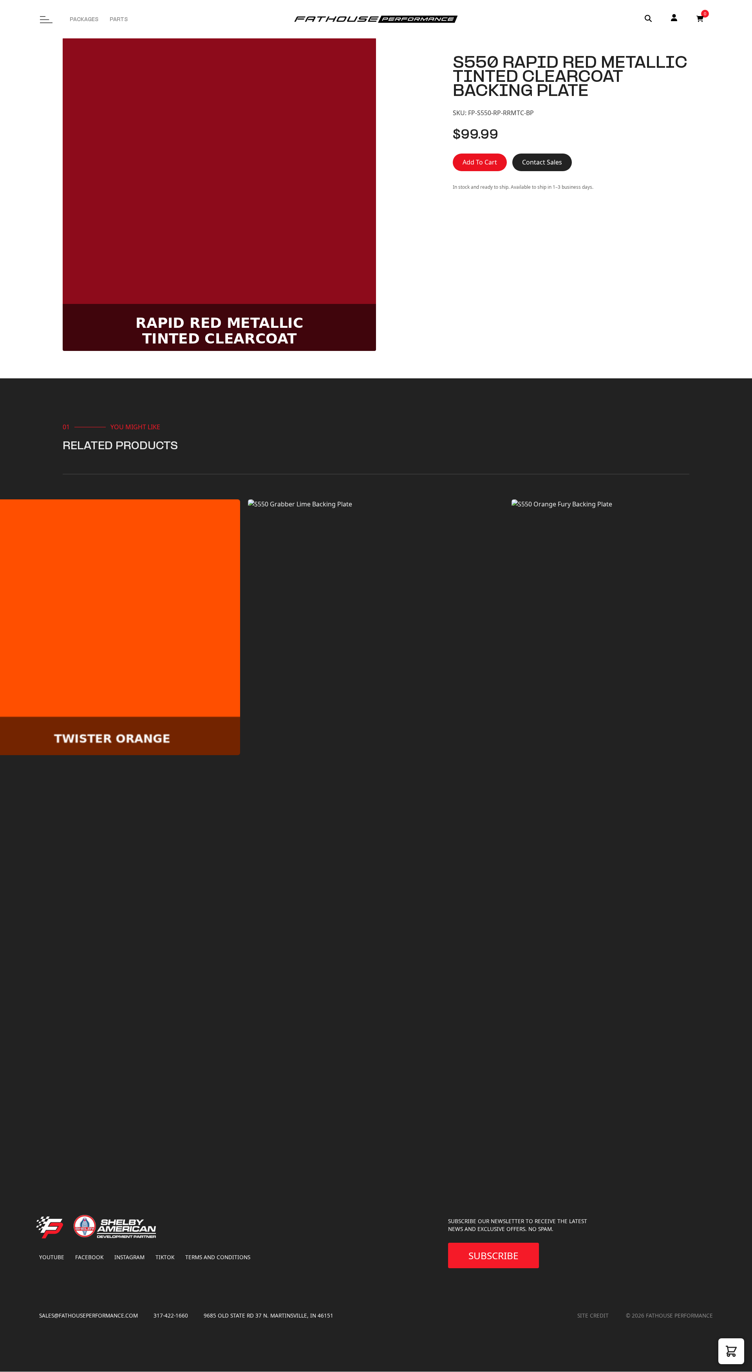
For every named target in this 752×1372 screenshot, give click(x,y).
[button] (731, 1351)
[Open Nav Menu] (40, 16)
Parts (119, 20)
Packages (84, 20)
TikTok (164, 1257)
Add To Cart (480, 162)
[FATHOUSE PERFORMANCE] (58, 1248)
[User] (674, 19)
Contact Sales (542, 162)
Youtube (51, 1257)
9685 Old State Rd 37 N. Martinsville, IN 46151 (268, 1315)
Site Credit (593, 1315)
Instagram (129, 1257)
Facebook (89, 1257)
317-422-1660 (171, 1315)
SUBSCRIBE (493, 1255)
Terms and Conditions (217, 1257)
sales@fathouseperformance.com (88, 1315)
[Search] (648, 19)
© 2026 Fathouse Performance (669, 1315)
